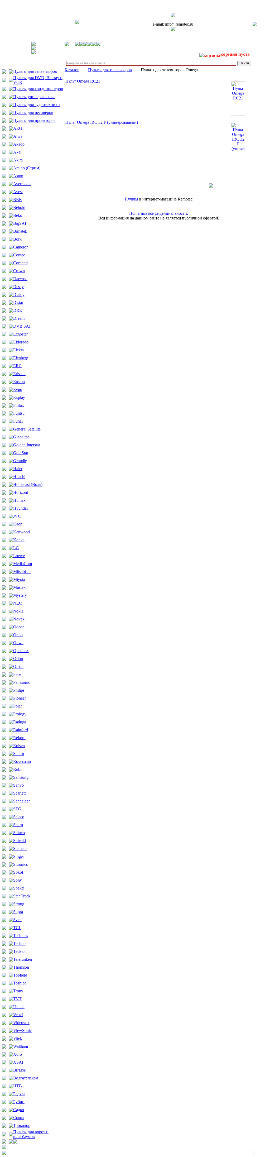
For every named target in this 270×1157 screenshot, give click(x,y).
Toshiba (19, 983)
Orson (18, 666)
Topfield (20, 975)
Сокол (18, 1117)
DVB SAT (22, 326)
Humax (19, 500)
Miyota (19, 579)
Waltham (20, 1046)
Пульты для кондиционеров (38, 89)
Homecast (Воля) (27, 484)
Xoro (17, 1054)
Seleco (18, 817)
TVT (17, 999)
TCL (17, 927)
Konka (19, 540)
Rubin (18, 769)
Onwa (18, 642)
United (19, 1007)
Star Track (21, 896)
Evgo (17, 389)
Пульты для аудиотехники (36, 104)
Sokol (18, 872)
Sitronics (20, 864)
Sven (17, 919)
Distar (18, 302)
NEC (17, 603)
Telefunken (22, 959)
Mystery (20, 595)
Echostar (20, 334)
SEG (17, 809)
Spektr (18, 888)
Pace (17, 674)
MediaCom (22, 563)
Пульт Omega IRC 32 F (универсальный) (101, 122)
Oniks (18, 635)
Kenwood (21, 532)
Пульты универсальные (34, 96)
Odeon (19, 627)
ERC (17, 366)
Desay (18, 286)
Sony (17, 880)
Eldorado (20, 342)
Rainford (20, 730)
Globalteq (21, 437)
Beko (17, 215)
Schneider (21, 801)
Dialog (19, 294)
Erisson (19, 373)
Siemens (20, 848)
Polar (17, 706)
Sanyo (18, 785)
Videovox (21, 1022)
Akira (18, 160)
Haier (17, 468)
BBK (17, 199)
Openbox (21, 650)
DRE (17, 310)
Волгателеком (25, 1078)
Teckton (20, 951)
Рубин (19, 1101)
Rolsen (19, 745)
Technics (20, 935)
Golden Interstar (26, 445)
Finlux (18, 405)
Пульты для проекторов (34, 120)
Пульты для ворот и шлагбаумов (31, 1134)
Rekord (19, 737)
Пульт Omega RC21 (82, 81)
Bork (17, 239)
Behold (19, 207)
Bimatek (20, 231)
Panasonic (21, 682)
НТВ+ (18, 1086)
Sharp (18, 825)
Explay (19, 397)
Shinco (19, 832)
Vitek (17, 1038)
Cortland (20, 263)
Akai (17, 152)
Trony (18, 991)
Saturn (18, 753)
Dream (19, 318)
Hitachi (19, 476)
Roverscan (22, 761)
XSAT (18, 1062)
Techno (19, 943)
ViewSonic (22, 1030)
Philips (19, 690)
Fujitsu (19, 413)
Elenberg (20, 358)
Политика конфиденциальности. (158, 213)
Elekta (18, 350)
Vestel (18, 1014)
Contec (19, 255)
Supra (18, 912)
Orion (18, 658)
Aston (18, 176)
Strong (18, 904)
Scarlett (19, 793)
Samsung (20, 777)
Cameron (20, 247)
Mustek (19, 587)
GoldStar (20, 453)
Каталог (72, 70)
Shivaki (19, 840)
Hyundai (20, 508)
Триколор (21, 1125)
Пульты (131, 199)
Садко (18, 1109)
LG (16, 548)
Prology (19, 714)
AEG (17, 128)
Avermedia (22, 183)
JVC (17, 516)
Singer (18, 856)
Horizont (20, 492)
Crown (19, 271)
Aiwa (17, 136)
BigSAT (20, 223)
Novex (19, 619)
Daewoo (20, 278)
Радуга (19, 1094)
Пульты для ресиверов (33, 112)
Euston (19, 381)
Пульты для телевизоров (35, 71)
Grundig (20, 460)
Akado (19, 144)
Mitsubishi (22, 571)
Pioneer (19, 698)
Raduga (19, 722)
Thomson (21, 967)
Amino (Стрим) (26, 168)
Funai (18, 421)
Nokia (18, 611)
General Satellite (27, 429)
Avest (18, 191)
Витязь (19, 1070)
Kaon (17, 524)
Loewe (19, 555)
